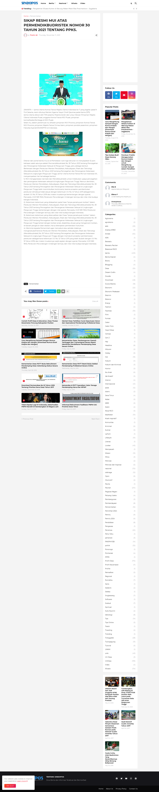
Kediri (120, 407)
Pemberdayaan (120, 503)
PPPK (120, 557)
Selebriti (120, 588)
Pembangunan (120, 499)
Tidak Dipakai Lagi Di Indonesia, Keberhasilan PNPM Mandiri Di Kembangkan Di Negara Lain (40, 406)
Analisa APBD (120, 230)
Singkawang (120, 596)
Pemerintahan (35, 16)
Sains (120, 584)
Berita (51, 3)
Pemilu (120, 515)
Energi (120, 303)
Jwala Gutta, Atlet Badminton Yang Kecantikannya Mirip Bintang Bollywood (112, 758)
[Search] (136, 3)
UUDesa (120, 661)
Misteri (120, 453)
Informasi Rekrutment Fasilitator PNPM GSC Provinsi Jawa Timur (79, 406)
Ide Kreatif (120, 376)
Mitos (120, 457)
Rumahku (120, 580)
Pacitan (120, 488)
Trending (120, 634)
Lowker (120, 445)
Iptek (120, 388)
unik (120, 653)
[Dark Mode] (131, 3)
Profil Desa (120, 561)
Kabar (120, 399)
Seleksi (120, 592)
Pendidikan (120, 522)
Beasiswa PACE (120, 249)
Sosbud (120, 603)
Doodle (120, 276)
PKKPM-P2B (120, 542)
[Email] (63, 291)
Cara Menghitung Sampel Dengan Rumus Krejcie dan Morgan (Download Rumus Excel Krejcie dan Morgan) (39, 342)
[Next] (136, 9)
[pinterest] (136, 778)
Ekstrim (120, 295)
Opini (120, 476)
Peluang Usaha (120, 495)
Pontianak (120, 553)
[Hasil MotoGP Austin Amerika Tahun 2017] (128, 715)
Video (82, 3)
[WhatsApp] (59, 291)
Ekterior (120, 299)
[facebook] (117, 778)
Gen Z (120, 338)
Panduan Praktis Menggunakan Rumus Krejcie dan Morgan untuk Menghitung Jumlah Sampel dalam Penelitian (128, 162)
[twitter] (121, 778)
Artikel (120, 234)
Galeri (120, 322)
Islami (120, 392)
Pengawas (120, 526)
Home (43, 3)
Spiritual (120, 607)
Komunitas (120, 422)
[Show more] (68, 291)
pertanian (120, 538)
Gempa (120, 334)
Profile (120, 569)
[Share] (96, 35)
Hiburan (120, 349)
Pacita (120, 484)
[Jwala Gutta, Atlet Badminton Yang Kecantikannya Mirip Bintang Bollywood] (112, 746)
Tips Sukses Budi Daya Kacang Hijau (112, 157)
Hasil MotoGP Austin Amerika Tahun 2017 (127, 724)
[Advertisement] (61, 56)
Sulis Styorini (120, 611)
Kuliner (120, 430)
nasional (120, 469)
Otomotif (120, 480)
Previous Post (28, 419)
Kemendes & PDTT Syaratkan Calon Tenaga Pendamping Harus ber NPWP (79, 386)
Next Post (95, 419)
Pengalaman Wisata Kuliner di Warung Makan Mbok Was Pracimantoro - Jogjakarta (128, 127)
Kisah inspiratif (120, 418)
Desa (120, 268)
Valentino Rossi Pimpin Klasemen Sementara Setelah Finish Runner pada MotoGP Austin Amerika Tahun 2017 (112, 729)
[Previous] (134, 9)
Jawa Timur (120, 395)
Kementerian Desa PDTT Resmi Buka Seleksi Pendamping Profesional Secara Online (80, 365)
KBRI (120, 403)
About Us (109, 789)
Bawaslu (120, 241)
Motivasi (120, 461)
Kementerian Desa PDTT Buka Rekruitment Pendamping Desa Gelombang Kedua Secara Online (40, 366)
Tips (120, 619)
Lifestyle (120, 438)
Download (120, 280)
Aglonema (120, 218)
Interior (120, 380)
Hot (120, 357)
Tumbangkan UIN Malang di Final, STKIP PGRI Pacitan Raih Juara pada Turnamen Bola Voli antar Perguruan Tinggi (128, 696)
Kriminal (120, 426)
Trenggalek (120, 638)
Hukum (120, 361)
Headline (120, 345)
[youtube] (124, 95)
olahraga (120, 472)
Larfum (120, 434)
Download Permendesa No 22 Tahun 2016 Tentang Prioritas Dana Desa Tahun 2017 (38, 386)
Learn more (21, 781)
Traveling (120, 630)
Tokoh (120, 626)
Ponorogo (120, 549)
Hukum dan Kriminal (120, 365)
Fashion (120, 307)
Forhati (120, 318)
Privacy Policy (121, 789)
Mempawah (120, 449)
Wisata (74, 3)
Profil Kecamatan (120, 565)
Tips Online (120, 622)
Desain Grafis (120, 272)
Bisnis (120, 261)
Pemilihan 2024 (120, 511)
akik (120, 226)
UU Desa (120, 657)
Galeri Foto (120, 326)
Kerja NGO (120, 411)
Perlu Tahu (120, 534)
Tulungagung (120, 642)
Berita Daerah (120, 257)
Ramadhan (120, 572)
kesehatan (120, 415)
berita (120, 253)
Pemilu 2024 (120, 519)
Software (120, 599)
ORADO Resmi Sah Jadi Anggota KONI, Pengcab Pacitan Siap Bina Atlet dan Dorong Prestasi (112, 694)
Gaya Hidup (120, 330)
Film (120, 315)
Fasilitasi (120, 311)
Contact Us (133, 789)
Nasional (62, 3)
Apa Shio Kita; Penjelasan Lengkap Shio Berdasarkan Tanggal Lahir (58, 9)
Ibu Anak (120, 372)
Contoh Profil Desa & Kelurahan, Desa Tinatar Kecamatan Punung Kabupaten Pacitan (40, 322)
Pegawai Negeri (120, 492)
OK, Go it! (10, 786)
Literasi (120, 442)
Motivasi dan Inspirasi (120, 465)
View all (95, 301)
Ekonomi (120, 288)
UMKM (120, 649)
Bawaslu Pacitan (120, 245)
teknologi (120, 615)
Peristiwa (120, 530)
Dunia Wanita (120, 284)
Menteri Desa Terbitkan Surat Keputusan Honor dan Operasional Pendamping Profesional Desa (81, 322)
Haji (120, 342)
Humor (120, 369)
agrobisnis (120, 222)
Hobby (120, 353)
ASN (120, 238)
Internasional (120, 384)
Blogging (120, 265)
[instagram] (131, 778)
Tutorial (120, 646)
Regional (120, 576)
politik (120, 545)
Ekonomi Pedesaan (120, 292)
